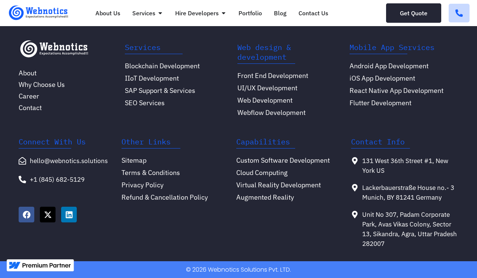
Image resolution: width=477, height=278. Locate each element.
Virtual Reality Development (278, 185)
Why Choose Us (42, 84)
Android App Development (389, 66)
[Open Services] (160, 13)
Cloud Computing (262, 172)
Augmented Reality (265, 197)
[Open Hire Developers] (224, 13)
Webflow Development (271, 112)
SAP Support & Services (160, 90)
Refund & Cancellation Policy (164, 197)
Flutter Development (380, 103)
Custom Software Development (283, 160)
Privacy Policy (142, 185)
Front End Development (272, 75)
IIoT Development (152, 78)
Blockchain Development (162, 66)
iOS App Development (382, 78)
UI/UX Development (267, 88)
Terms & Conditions (150, 172)
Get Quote (413, 13)
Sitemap (133, 160)
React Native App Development (396, 90)
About (28, 73)
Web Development (265, 100)
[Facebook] (26, 214)
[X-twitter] (48, 214)
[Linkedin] (69, 214)
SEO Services (145, 103)
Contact (30, 107)
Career (29, 96)
